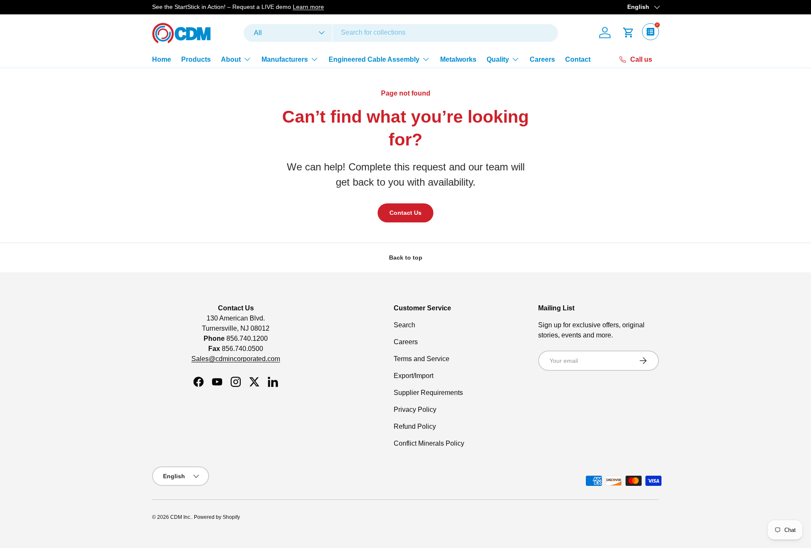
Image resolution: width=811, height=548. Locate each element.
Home (161, 59)
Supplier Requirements (428, 392)
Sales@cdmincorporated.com (235, 358)
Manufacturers (284, 59)
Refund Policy (415, 426)
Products (196, 59)
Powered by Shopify (217, 517)
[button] (628, 32)
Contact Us (405, 212)
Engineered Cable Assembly (374, 59)
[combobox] (401, 32)
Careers (542, 59)
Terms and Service (421, 358)
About (231, 59)
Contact (578, 59)
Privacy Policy (415, 409)
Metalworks (458, 59)
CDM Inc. (180, 517)
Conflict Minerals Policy (429, 443)
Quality (498, 59)
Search (404, 325)
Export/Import (413, 375)
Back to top (405, 257)
